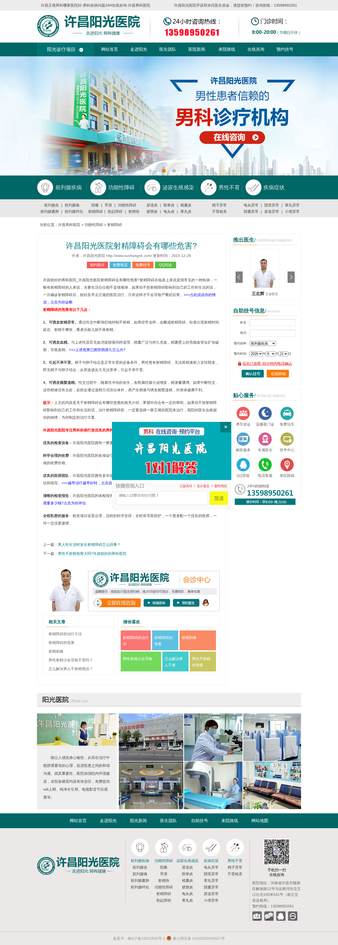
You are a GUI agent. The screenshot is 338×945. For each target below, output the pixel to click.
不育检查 (219, 211)
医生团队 (167, 49)
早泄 (108, 205)
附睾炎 (169, 205)
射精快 (133, 211)
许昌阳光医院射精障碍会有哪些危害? (131, 245)
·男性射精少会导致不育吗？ (70, 660)
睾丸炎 (185, 211)
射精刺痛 (189, 637)
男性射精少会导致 (137, 659)
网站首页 (109, 49)
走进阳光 (138, 49)
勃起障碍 (115, 211)
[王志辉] (265, 251)
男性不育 (235, 861)
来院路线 (226, 49)
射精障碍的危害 (163, 640)
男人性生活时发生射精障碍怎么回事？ (89, 544)
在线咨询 (255, 49)
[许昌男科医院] (169, 13)
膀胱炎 (152, 211)
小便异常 (292, 211)
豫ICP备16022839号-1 (146, 938)
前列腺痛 (72, 205)
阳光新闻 (138, 820)
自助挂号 (199, 820)
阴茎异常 (271, 205)
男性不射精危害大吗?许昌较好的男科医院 (92, 553)
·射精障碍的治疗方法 (64, 634)
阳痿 (95, 205)
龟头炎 (169, 211)
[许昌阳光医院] (81, 841)
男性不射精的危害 (201, 662)
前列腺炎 (51, 205)
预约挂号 (284, 49)
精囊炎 (185, 205)
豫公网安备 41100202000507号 (198, 938)
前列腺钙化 (74, 211)
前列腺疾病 (140, 861)
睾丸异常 (292, 205)
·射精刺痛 (55, 651)
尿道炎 (152, 205)
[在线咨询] (171, 466)
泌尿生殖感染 (187, 861)
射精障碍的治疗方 (136, 640)
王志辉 (258, 293)
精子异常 (219, 205)
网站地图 (259, 820)
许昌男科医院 (69, 225)
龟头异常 (251, 205)
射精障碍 (95, 211)
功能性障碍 (127, 205)
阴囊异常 (251, 211)
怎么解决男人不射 (174, 662)
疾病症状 (211, 861)
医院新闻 (196, 49)
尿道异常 (271, 211)
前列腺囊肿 (49, 211)
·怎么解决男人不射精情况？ (70, 669)
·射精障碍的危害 (60, 642)
